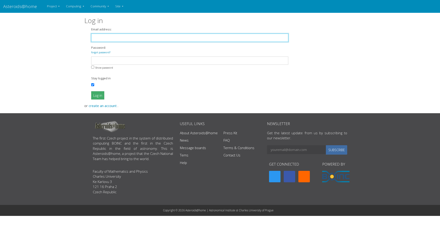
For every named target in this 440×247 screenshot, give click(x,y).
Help (183, 162)
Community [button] (99, 6)
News (184, 140)
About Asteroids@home (199, 133)
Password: (100, 50)
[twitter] (274, 176)
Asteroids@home (20, 6)
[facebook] (289, 176)
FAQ (226, 140)
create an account (103, 105)
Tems (184, 155)
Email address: (101, 29)
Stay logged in (101, 78)
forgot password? (100, 52)
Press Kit (230, 133)
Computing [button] (74, 6)
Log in (97, 95)
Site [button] (118, 6)
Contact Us (231, 155)
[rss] (304, 176)
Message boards (193, 147)
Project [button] (52, 6)
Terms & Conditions (238, 147)
